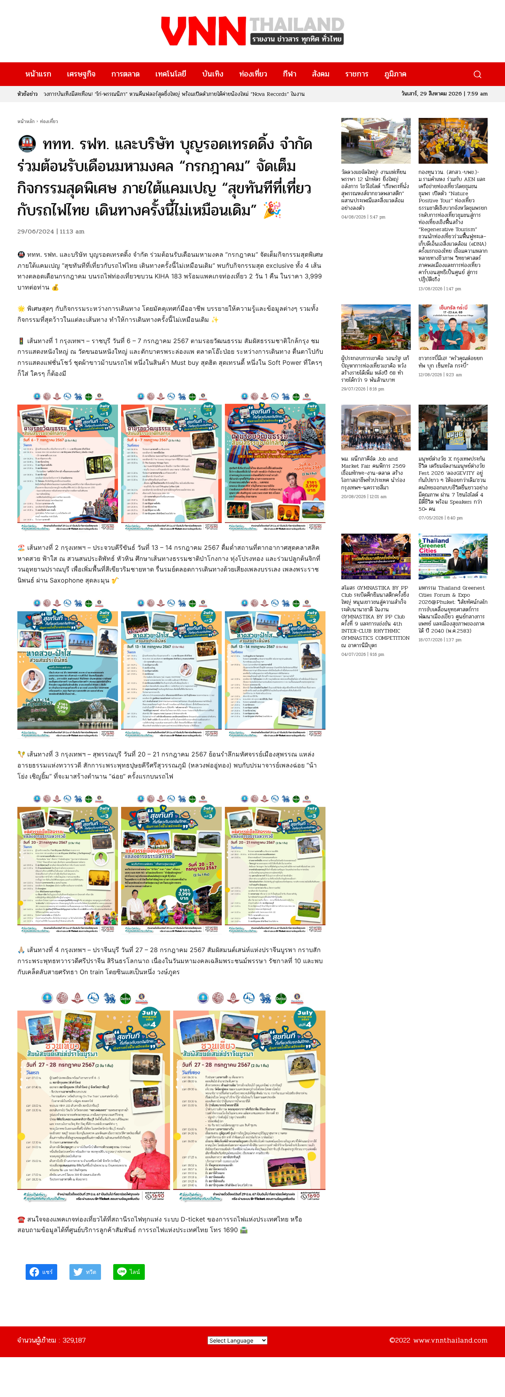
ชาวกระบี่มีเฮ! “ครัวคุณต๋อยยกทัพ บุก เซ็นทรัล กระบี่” (451, 362)
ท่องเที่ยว (49, 121)
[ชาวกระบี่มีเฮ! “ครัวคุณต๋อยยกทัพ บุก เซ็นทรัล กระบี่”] (453, 327)
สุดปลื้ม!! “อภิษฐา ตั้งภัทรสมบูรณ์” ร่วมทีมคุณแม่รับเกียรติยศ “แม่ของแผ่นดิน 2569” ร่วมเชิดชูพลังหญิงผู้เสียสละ (163, 94)
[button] (477, 74)
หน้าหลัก (26, 121)
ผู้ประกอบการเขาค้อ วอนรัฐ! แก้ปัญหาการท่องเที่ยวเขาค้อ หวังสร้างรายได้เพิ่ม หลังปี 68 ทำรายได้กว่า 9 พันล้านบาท (375, 369)
